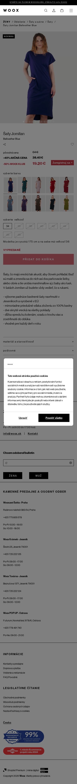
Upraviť (23, 418)
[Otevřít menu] (71, 10)
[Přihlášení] (53, 10)
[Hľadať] (45, 10)
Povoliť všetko (54, 418)
